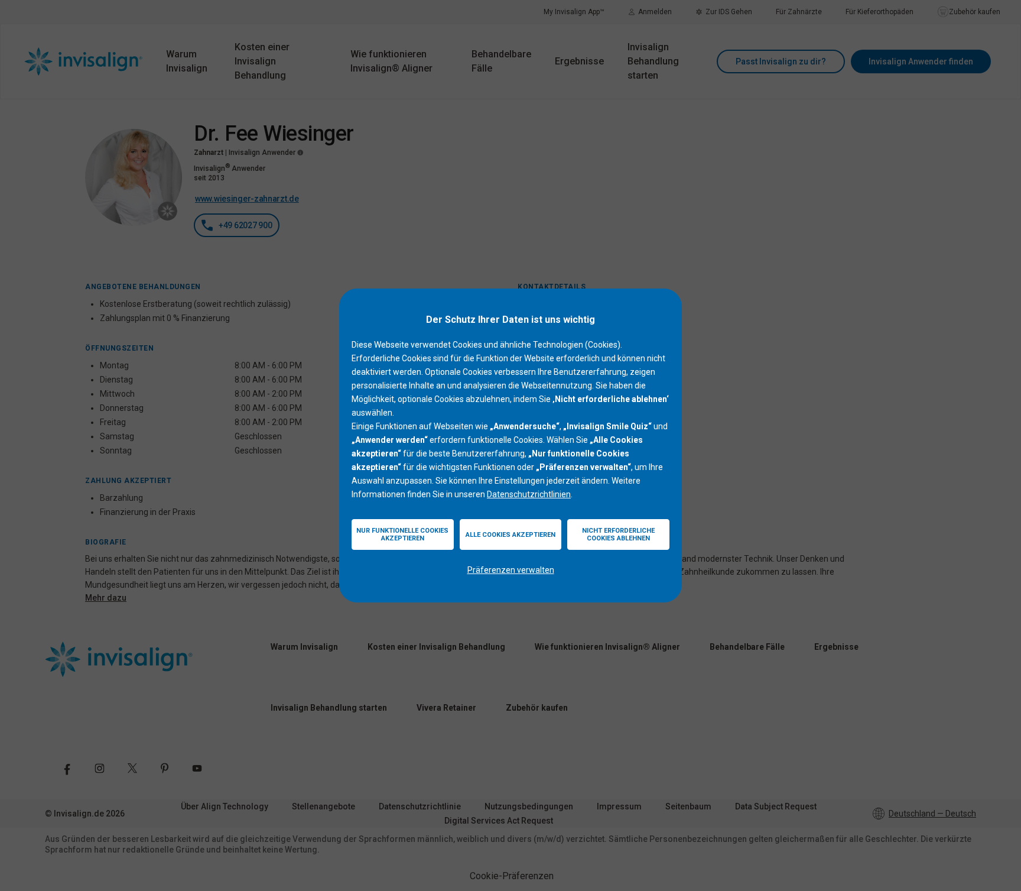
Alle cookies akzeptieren (510, 535)
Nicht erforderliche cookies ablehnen (618, 534)
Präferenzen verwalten (510, 570)
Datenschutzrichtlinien (529, 494)
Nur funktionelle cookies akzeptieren (402, 534)
